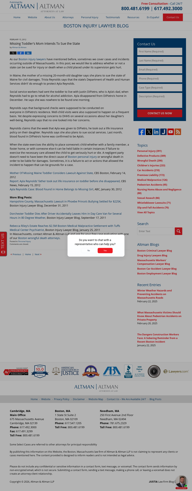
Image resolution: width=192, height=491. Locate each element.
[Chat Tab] (96, 245)
